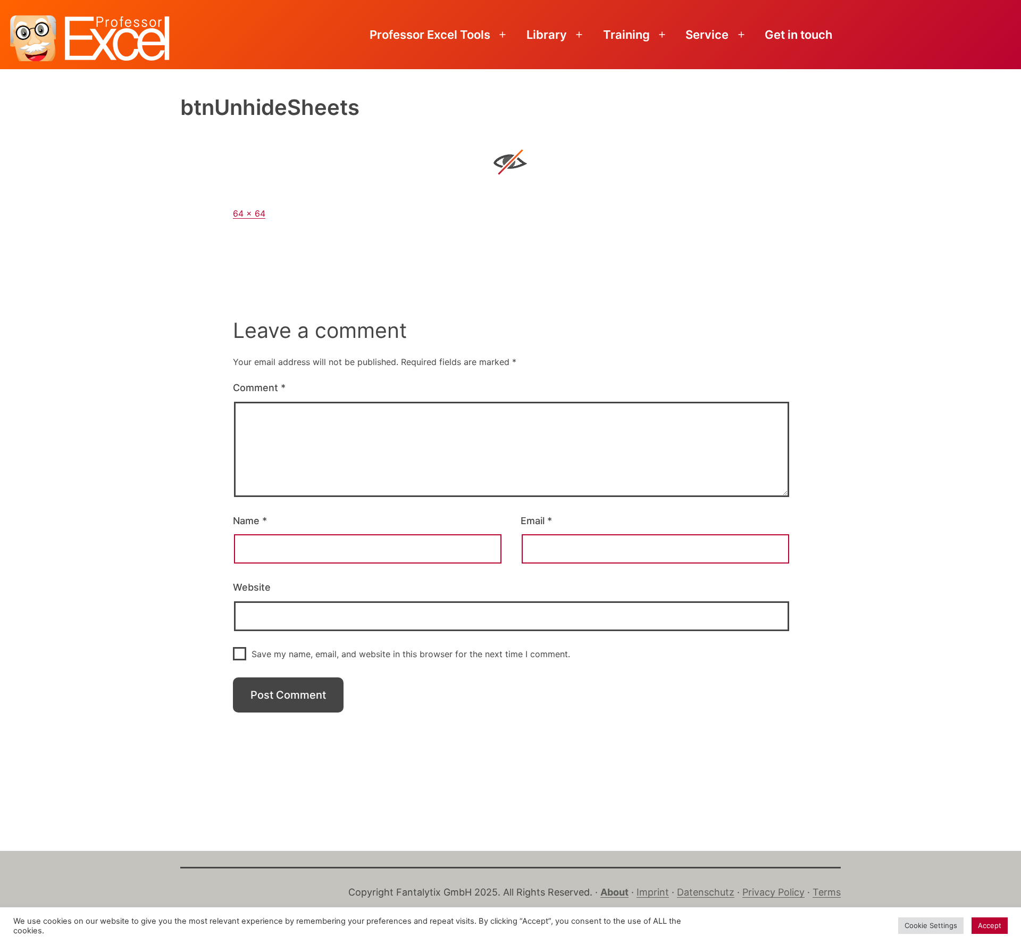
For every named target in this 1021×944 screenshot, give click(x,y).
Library (546, 35)
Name (250, 520)
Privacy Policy (773, 892)
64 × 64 (249, 213)
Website (252, 587)
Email (536, 520)
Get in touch (798, 35)
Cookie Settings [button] (931, 925)
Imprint (653, 892)
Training (626, 35)
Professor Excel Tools (430, 35)
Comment (259, 387)
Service (707, 35)
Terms (827, 892)
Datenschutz (705, 892)
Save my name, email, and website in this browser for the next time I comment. (411, 654)
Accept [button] (989, 925)
